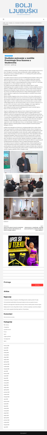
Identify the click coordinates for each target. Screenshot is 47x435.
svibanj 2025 (6, 380)
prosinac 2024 (6, 392)
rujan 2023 (6, 427)
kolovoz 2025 (6, 373)
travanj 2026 (6, 355)
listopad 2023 (6, 424)
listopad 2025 (6, 369)
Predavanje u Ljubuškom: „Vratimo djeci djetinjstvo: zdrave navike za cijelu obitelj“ (33, 228)
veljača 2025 (6, 387)
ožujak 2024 (6, 413)
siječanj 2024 (6, 417)
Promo (5, 331)
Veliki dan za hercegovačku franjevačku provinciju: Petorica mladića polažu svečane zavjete (22, 304)
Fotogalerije (6, 327)
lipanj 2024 (6, 406)
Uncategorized (7, 338)
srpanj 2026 (6, 348)
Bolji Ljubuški (23, 8)
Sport (5, 334)
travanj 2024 (6, 410)
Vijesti (5, 341)
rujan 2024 (6, 399)
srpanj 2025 (6, 375)
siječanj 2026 (6, 361)
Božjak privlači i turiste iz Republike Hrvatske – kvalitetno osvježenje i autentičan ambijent (22, 307)
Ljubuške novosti (8, 55)
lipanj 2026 (6, 350)
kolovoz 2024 (6, 401)
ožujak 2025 (6, 385)
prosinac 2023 (6, 420)
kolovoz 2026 (6, 345)
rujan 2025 (6, 371)
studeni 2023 (6, 422)
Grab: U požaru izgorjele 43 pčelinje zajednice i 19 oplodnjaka (16, 309)
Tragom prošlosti (7, 336)
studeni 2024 (6, 394)
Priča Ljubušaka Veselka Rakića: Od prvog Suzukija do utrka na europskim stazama (21, 302)
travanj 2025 (6, 382)
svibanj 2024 (6, 408)
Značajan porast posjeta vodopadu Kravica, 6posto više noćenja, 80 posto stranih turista (13, 228)
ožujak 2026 (6, 357)
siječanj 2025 (6, 389)
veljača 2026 (6, 359)
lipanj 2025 (6, 378)
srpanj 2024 (6, 403)
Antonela (8, 64)
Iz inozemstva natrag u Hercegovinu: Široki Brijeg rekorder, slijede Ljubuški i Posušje (21, 300)
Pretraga (7, 282)
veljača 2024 (6, 415)
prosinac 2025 (6, 364)
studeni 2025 (6, 366)
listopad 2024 (6, 396)
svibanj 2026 (6, 352)
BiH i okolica (6, 325)
